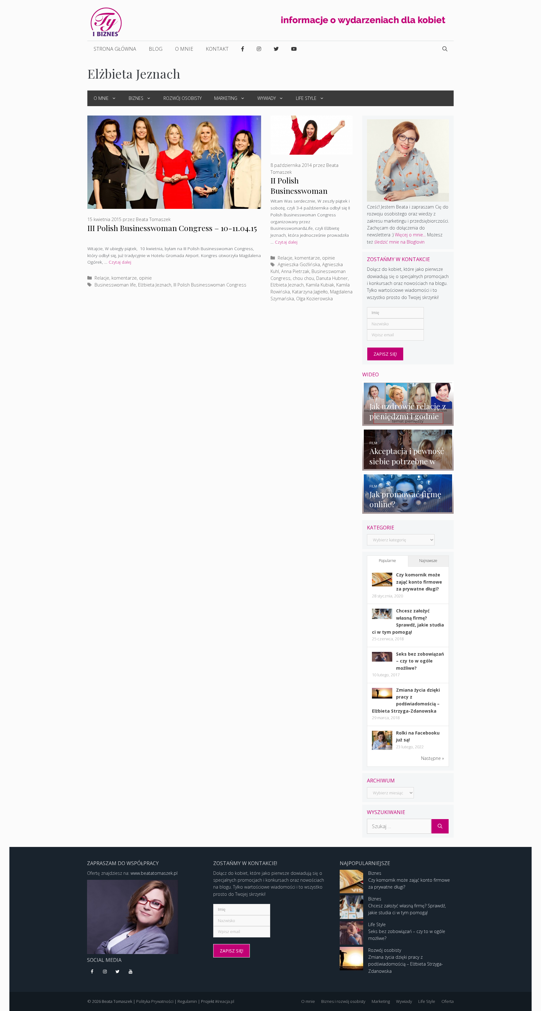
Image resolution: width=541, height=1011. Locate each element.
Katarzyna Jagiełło (310, 292)
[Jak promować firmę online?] (408, 510)
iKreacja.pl (224, 1001)
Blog (155, 48)
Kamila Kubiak (320, 285)
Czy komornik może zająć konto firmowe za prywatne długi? (419, 582)
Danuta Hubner (332, 278)
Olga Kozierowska (314, 299)
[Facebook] (92, 972)
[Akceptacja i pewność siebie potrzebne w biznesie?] (408, 467)
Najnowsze (428, 560)
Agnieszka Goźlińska (299, 264)
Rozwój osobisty (182, 98)
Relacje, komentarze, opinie (123, 278)
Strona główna (115, 48)
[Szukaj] (440, 826)
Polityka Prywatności (154, 1001)
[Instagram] (105, 972)
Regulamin (187, 1001)
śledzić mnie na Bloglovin (399, 242)
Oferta (447, 1001)
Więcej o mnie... (410, 235)
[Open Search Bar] (445, 49)
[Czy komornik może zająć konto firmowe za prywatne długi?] (382, 585)
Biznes (136, 98)
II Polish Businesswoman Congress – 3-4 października (298, 195)
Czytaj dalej (120, 262)
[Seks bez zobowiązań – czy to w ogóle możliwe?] (382, 660)
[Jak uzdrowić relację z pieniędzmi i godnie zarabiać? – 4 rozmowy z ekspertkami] (408, 422)
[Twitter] (118, 972)
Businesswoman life (115, 285)
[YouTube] (130, 972)
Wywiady (266, 98)
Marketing (225, 98)
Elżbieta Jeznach (154, 285)
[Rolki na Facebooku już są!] (382, 749)
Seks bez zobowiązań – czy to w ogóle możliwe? (420, 661)
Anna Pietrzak (295, 271)
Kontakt (217, 48)
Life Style (306, 98)
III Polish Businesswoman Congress (209, 285)
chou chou (303, 278)
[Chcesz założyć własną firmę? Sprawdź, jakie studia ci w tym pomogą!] (382, 617)
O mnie (184, 48)
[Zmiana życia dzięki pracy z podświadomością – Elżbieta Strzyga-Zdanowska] (382, 697)
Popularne (387, 560)
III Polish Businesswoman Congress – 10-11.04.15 (172, 228)
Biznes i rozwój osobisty (343, 1001)
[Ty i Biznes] (106, 21)
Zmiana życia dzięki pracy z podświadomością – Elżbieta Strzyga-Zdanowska (405, 964)
